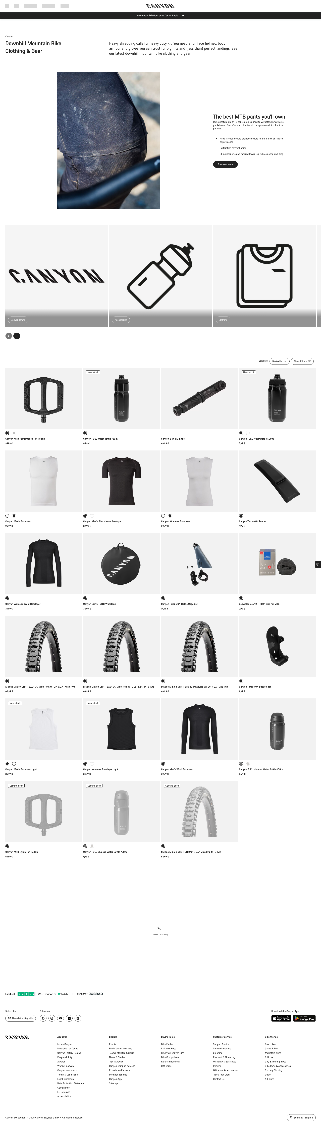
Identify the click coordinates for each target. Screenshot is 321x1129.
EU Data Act (63, 1092)
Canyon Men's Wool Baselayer (177, 769)
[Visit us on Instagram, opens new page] (51, 1018)
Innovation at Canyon (68, 1048)
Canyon (9, 36)
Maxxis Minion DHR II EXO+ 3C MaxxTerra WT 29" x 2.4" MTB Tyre (40, 686)
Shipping (218, 1052)
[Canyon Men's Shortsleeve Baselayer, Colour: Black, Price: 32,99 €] (121, 481)
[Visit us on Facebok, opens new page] (43, 1018)
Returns (217, 1065)
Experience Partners (119, 1070)
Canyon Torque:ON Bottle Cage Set (179, 603)
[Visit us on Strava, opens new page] (69, 1018)
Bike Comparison (170, 1057)
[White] (92, 516)
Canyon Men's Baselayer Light (21, 769)
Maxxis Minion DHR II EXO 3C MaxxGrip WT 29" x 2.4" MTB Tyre (194, 686)
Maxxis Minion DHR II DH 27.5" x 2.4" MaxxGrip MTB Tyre (191, 851)
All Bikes (269, 1079)
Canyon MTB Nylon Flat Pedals (21, 851)
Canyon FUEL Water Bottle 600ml (256, 438)
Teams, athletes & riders (121, 1052)
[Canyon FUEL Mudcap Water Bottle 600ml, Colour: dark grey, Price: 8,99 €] (277, 729)
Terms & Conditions (67, 1074)
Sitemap (113, 1083)
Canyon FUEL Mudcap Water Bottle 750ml (105, 851)
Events (112, 1044)
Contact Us (219, 1079)
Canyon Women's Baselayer (175, 521)
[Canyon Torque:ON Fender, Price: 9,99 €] (277, 481)
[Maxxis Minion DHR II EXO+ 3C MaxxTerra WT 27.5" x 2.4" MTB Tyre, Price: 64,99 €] (121, 646)
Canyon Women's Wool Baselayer (22, 603)
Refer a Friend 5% (170, 1061)
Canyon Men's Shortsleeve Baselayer (102, 521)
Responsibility (64, 1057)
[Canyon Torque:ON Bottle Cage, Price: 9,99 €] (277, 646)
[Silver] (14, 433)
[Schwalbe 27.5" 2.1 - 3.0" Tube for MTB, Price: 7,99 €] (277, 563)
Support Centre (221, 1044)
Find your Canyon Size (172, 1052)
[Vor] (16, 336)
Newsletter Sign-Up (22, 1018)
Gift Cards (166, 1065)
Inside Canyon (64, 1044)
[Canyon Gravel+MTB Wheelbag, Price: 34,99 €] (121, 563)
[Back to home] (160, 6)
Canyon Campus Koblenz (122, 1065)
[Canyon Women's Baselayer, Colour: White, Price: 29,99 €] (199, 481)
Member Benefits (118, 1074)
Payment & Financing (224, 1057)
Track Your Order (221, 1074)
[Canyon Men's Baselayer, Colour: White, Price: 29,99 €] (43, 481)
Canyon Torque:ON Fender (252, 521)
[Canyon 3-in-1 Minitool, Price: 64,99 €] (199, 398)
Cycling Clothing (273, 1070)
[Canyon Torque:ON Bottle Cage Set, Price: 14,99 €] (199, 563)
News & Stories (117, 1057)
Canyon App (115, 1079)
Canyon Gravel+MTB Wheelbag (99, 603)
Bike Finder (167, 1044)
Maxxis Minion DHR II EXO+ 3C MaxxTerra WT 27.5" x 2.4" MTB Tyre (118, 686)
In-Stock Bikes (168, 1048)
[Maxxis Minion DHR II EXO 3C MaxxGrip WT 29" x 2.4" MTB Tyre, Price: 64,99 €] (199, 646)
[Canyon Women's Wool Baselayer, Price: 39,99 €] (43, 563)
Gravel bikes (271, 1048)
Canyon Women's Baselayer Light (100, 769)
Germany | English (303, 1117)
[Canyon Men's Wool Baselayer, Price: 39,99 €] (199, 729)
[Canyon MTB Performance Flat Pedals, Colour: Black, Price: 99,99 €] (43, 398)
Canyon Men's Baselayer (18, 521)
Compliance (63, 1087)
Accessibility (64, 1096)
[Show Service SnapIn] (318, 564)
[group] (160, 282)
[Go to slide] (242, 336)
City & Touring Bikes (275, 1061)
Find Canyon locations (120, 1048)
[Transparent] (92, 433)
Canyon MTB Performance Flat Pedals (25, 438)
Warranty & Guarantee (224, 1061)
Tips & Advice (116, 1061)
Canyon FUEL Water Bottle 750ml (100, 438)
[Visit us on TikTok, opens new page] (78, 1018)
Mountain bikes (273, 1052)
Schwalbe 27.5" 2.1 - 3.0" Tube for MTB (259, 603)
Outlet (268, 1074)
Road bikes (270, 1044)
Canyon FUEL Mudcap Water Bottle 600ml (261, 769)
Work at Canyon (65, 1065)
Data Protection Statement (71, 1083)
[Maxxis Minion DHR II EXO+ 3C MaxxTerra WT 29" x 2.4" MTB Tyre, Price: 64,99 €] (43, 646)
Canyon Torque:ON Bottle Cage (255, 686)
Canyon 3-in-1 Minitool (173, 438)
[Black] (14, 516)
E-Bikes (269, 1057)
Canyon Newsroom (67, 1070)
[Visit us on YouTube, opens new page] (60, 1018)
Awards (61, 1061)
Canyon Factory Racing (69, 1052)
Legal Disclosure (65, 1079)
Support (65, 6)
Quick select (43, 423)
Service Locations (222, 1048)
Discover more (225, 164)
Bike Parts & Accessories (278, 1065)
